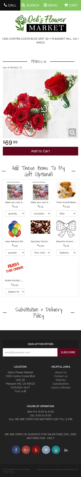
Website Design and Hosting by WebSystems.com (57, 469)
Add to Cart (40, 151)
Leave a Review (60, 387)
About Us (60, 372)
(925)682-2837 (20, 387)
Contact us (60, 376)
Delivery (61, 379)
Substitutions (61, 383)
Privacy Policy (8, 472)
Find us (19, 391)
